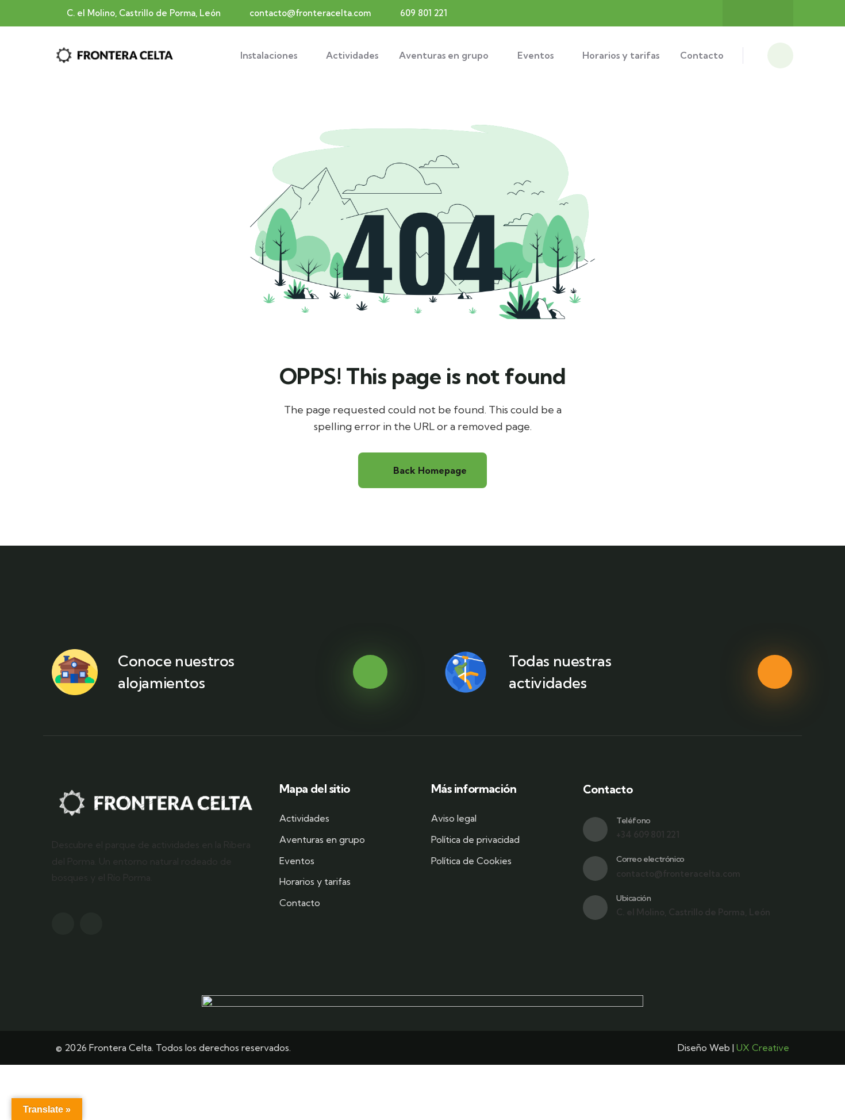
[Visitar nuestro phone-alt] (595, 829)
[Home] (115, 55)
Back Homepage (429, 470)
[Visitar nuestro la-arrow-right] (370, 672)
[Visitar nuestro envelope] (595, 868)
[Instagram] (769, 13)
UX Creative (762, 1047)
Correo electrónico (650, 859)
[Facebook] (747, 13)
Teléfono (633, 820)
